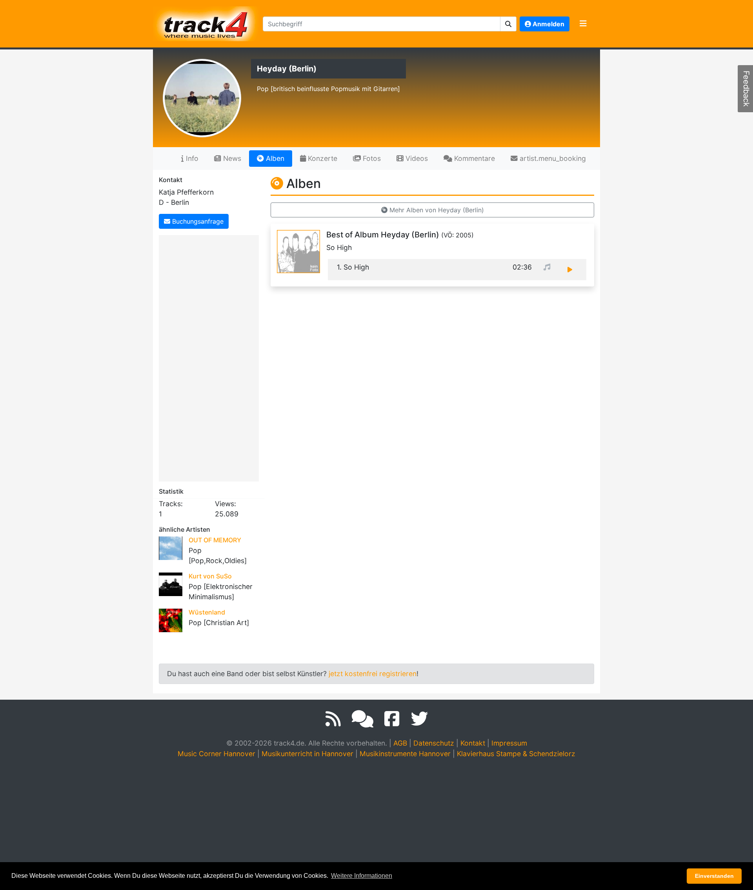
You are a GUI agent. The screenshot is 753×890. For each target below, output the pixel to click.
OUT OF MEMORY (215, 540)
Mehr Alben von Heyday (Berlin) (435, 210)
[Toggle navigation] (583, 23)
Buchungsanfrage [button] (197, 221)
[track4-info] (362, 719)
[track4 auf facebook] (392, 719)
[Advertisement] (211, 356)
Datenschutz (433, 743)
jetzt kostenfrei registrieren (373, 673)
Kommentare (473, 158)
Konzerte (321, 158)
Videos (416, 158)
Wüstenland (207, 612)
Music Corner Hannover (216, 754)
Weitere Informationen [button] (361, 875)
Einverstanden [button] (714, 876)
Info (191, 158)
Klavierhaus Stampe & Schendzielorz (516, 754)
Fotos (371, 158)
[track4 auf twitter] (419, 719)
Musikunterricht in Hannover (307, 754)
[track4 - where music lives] (206, 22)
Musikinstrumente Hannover (405, 754)
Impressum (509, 743)
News (231, 158)
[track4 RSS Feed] (333, 719)
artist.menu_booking (552, 158)
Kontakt (472, 743)
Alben (274, 158)
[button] (508, 23)
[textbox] (381, 23)
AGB (400, 743)
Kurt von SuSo (210, 576)
